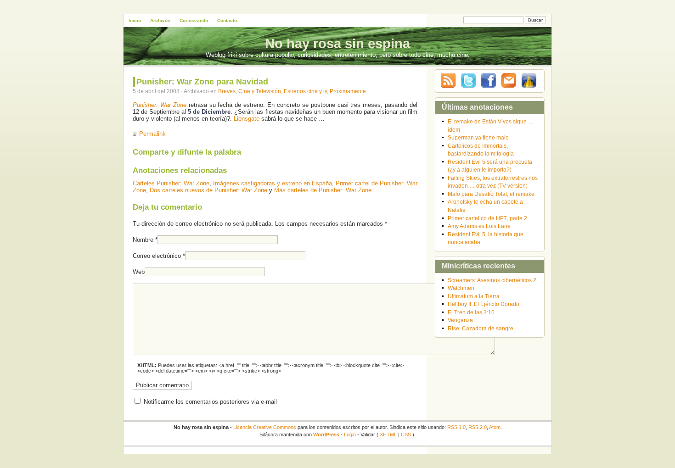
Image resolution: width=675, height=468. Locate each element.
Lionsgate (246, 118)
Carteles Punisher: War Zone (171, 183)
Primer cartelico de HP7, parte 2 (487, 218)
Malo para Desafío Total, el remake (491, 194)
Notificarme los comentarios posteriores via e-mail (210, 401)
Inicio (135, 20)
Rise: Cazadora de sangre (480, 328)
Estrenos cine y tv (305, 91)
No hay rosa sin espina (337, 43)
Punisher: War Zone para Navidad (202, 81)
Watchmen (461, 288)
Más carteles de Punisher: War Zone (322, 190)
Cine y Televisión (259, 91)
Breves (227, 91)
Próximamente (348, 91)
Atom (495, 427)
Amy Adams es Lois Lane (479, 226)
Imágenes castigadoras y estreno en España (272, 183)
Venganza (460, 320)
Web (139, 271)
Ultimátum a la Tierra (474, 296)
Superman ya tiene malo (478, 137)
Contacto (227, 20)
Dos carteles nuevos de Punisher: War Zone (208, 190)
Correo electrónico (157, 255)
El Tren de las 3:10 (471, 312)
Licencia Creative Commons (264, 427)
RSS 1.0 (456, 427)
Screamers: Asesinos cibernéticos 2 (492, 280)
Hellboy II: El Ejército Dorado (483, 304)
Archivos (160, 20)
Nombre (143, 239)
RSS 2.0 (477, 427)
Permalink (152, 133)
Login (350, 434)
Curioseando (194, 20)
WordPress (326, 434)
